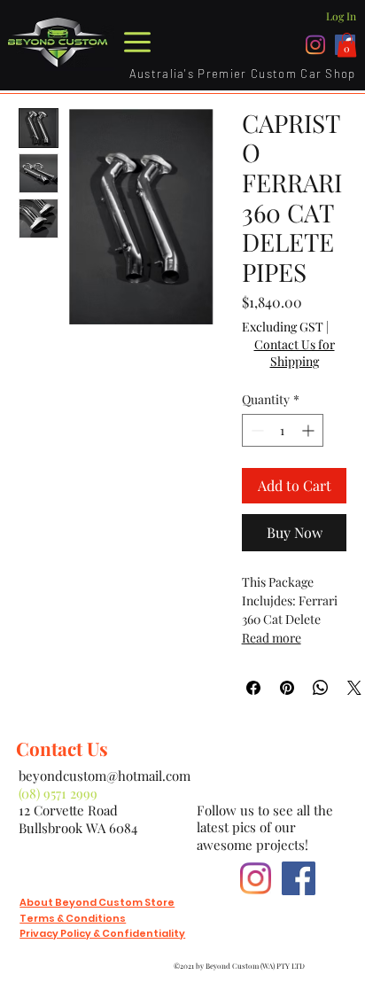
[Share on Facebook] (253, 687)
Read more (271, 637)
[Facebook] (298, 878)
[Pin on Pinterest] (287, 687)
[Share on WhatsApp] (320, 687)
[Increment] (310, 430)
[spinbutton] (283, 430)
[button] (347, 45)
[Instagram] (316, 45)
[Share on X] (354, 687)
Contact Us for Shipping (294, 353)
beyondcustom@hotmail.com (104, 775)
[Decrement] (256, 430)
